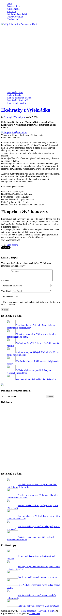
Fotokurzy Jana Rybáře (17, 14)
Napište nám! (13, 19)
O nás (9, 3)
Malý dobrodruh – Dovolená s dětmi (38, 611)
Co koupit (8, 117)
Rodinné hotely (14, 95)
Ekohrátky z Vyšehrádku (25, 110)
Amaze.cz (11, 11)
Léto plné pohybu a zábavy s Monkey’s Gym (38, 606)
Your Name (6, 285)
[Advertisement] (31, 57)
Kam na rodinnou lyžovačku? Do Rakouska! (36, 379)
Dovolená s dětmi (15, 92)
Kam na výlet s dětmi (16, 103)
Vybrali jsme (20, 117)
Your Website (7, 296)
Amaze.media (13, 9)
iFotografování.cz (15, 16)
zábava (15, 245)
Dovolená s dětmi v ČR (17, 100)
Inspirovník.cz (13, 6)
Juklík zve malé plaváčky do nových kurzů (37, 577)
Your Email (6, 291)
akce (9, 245)
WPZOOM (34, 613)
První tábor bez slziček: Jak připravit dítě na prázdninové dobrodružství (31, 326)
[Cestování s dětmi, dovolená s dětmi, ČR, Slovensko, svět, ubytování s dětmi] (19, 24)
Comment (5, 280)
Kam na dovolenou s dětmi (19, 97)
